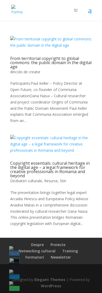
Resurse (51, 180)
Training (70, 250)
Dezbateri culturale (26, 180)
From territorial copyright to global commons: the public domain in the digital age (51, 63)
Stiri (63, 180)
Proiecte (57, 244)
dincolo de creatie (25, 71)
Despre (37, 244)
